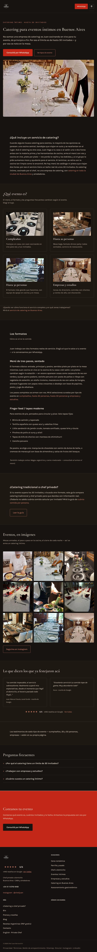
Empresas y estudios (60, 879)
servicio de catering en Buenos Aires (26, 310)
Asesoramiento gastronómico (64, 887)
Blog (5, 919)
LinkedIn (76, 948)
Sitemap (50, 948)
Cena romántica (58, 861)
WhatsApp (81, 6)
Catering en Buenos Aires (62, 883)
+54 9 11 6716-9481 (11, 887)
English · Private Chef (12, 932)
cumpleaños (25, 396)
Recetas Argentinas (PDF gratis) (17, 924)
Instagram (67, 948)
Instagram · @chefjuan (13, 893)
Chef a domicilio (58, 870)
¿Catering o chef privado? (14, 906)
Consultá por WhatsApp (18, 52)
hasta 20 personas (40, 396)
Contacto (7, 928)
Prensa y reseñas (10, 915)
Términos (17, 948)
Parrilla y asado (57, 865)
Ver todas (68, 712)
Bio (4, 910)
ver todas (27, 871)
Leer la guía (18, 512)
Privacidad (7, 948)
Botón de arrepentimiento (34, 948)
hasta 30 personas (59, 396)
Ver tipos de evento (44, 53)
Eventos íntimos (58, 874)
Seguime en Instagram (16, 649)
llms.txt (58, 948)
